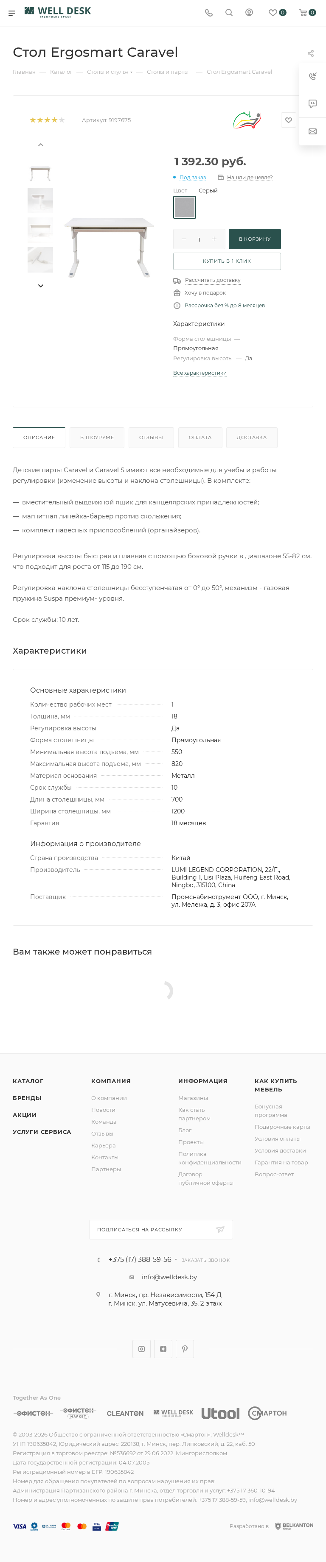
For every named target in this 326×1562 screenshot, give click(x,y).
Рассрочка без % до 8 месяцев (225, 305)
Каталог (28, 1081)
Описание (39, 437)
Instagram (141, 1349)
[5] (61, 120)
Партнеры (106, 1169)
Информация (203, 1081)
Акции (25, 1114)
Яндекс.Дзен (163, 1349)
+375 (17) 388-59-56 (140, 1259)
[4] (54, 120)
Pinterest (185, 1349)
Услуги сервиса (42, 1131)
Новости (103, 1109)
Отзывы (151, 437)
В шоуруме (97, 437)
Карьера (103, 1145)
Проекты (191, 1142)
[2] (39, 120)
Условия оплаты (278, 1138)
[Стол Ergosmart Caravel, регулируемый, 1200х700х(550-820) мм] (109, 236)
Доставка (252, 437)
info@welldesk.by (169, 1277)
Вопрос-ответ (274, 1174)
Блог (184, 1130)
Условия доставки (280, 1150)
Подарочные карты (282, 1126)
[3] (47, 120)
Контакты (104, 1157)
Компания (111, 1081)
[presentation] (40, 144)
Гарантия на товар (281, 1162)
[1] (32, 120)
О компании (109, 1097)
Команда (104, 1121)
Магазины (193, 1097)
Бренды (27, 1097)
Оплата (200, 437)
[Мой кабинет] (249, 13)
